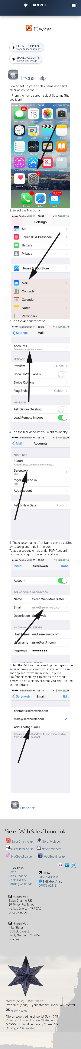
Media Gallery (17, 880)
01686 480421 (48, 877)
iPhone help (27, 808)
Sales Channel (18, 876)
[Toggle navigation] (73, 5)
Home (12, 872)
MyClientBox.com (22, 856)
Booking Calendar (20, 884)
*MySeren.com (51, 849)
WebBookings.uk (54, 856)
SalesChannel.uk (22, 841)
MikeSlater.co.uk (22, 849)
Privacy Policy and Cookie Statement (31, 1020)
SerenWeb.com (51, 841)
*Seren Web (18, 1011)
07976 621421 (48, 885)
